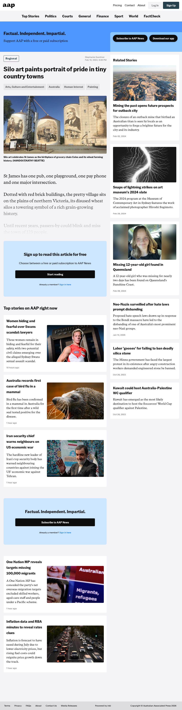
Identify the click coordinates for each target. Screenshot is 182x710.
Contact (130, 5)
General (85, 16)
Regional (11, 58)
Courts (67, 16)
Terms (7, 706)
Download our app (163, 38)
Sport (118, 16)
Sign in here (65, 284)
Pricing (117, 5)
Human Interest (73, 87)
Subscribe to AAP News (130, 38)
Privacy (18, 706)
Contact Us (51, 706)
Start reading (55, 274)
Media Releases (69, 706)
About (141, 5)
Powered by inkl (103, 706)
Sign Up (171, 5)
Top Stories (30, 16)
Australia (54, 87)
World (133, 16)
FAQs (28, 706)
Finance (103, 16)
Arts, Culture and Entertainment (24, 87)
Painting (93, 87)
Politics (51, 16)
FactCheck (152, 16)
